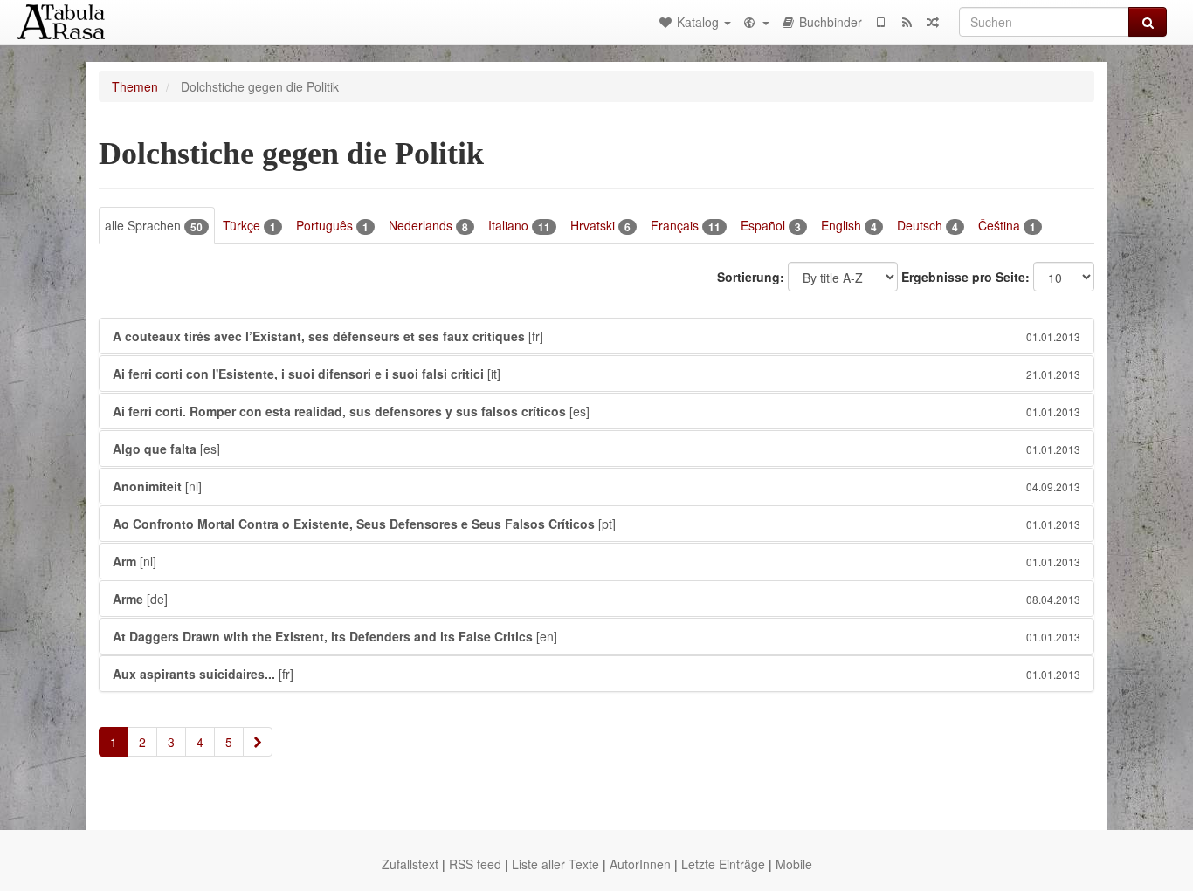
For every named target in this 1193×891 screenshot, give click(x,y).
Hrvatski (600, 225)
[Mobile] (880, 22)
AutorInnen (640, 864)
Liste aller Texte (555, 864)
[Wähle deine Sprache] (755, 22)
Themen (135, 86)
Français (686, 225)
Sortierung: (750, 276)
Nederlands (428, 225)
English (849, 225)
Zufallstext (410, 864)
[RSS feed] (906, 22)
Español (771, 225)
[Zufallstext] (933, 22)
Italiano (519, 225)
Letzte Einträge (723, 864)
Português (332, 225)
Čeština (1007, 225)
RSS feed (475, 864)
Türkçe (249, 225)
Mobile (794, 864)
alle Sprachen (154, 225)
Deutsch (927, 225)
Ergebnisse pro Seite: (965, 276)
